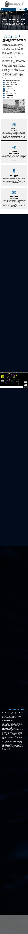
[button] (3, 9)
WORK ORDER (20, 9)
